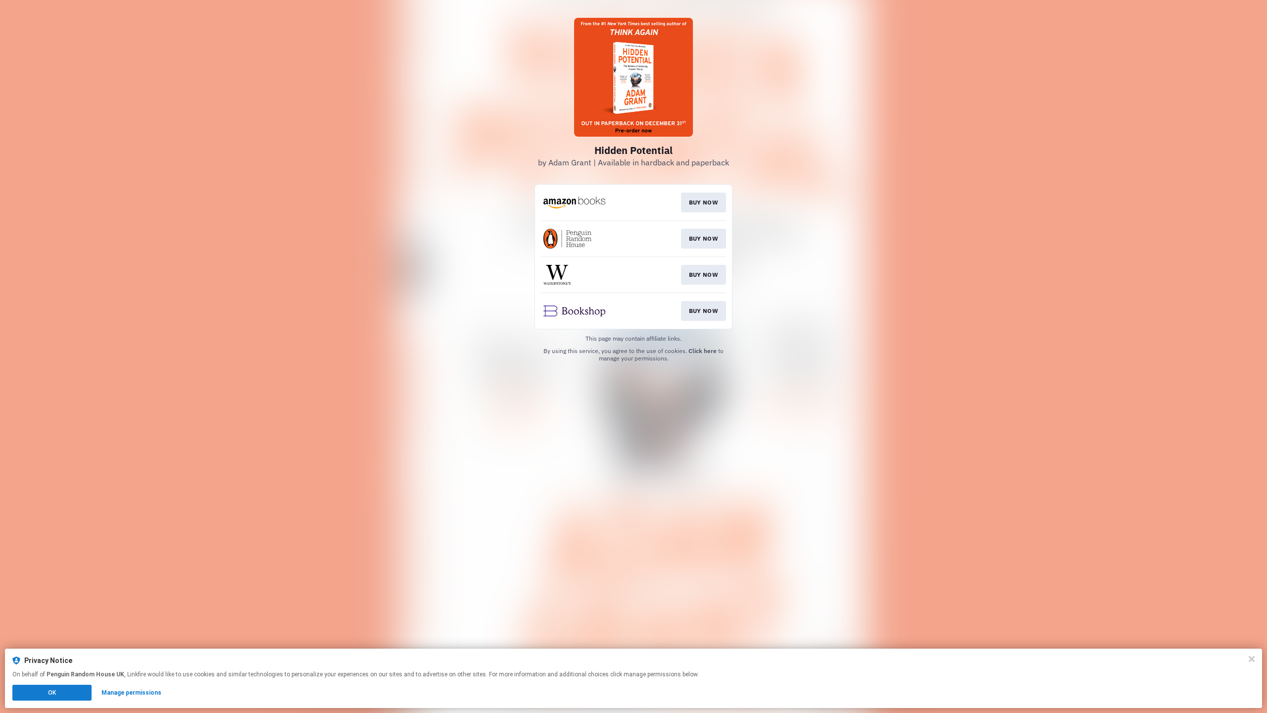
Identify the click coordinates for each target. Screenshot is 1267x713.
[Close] (1252, 659)
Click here (702, 351)
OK (52, 692)
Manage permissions (131, 692)
